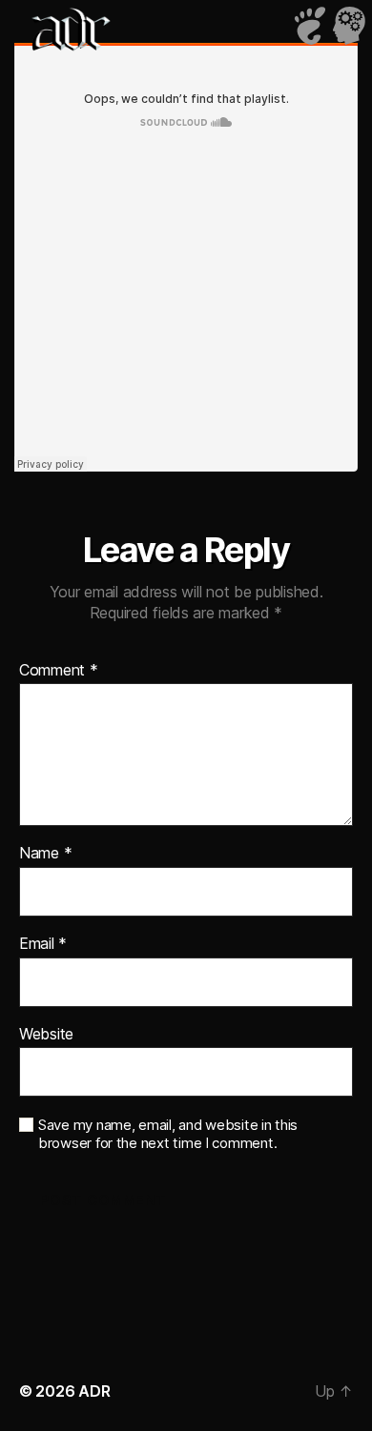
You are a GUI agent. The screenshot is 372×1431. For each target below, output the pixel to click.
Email (43, 944)
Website (46, 1034)
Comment (58, 670)
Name (45, 853)
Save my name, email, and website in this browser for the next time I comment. (168, 1134)
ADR (94, 1391)
